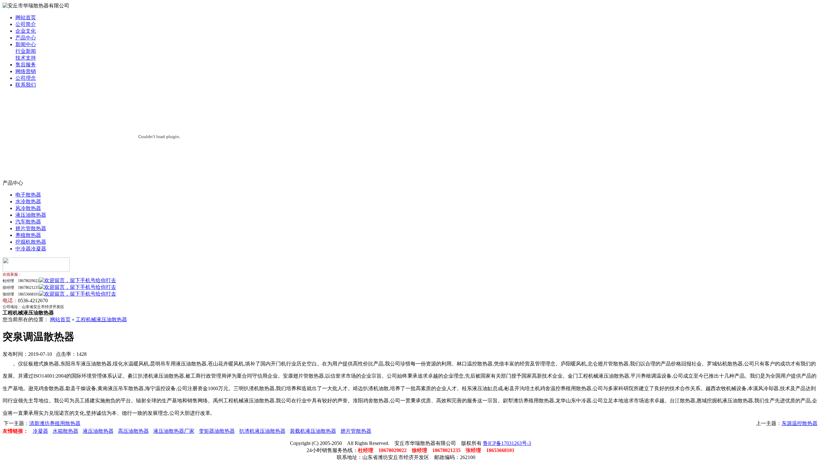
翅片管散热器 (30, 228)
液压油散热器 (30, 215)
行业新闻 (25, 51)
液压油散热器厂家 (173, 431)
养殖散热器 (28, 235)
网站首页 (25, 17)
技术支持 (25, 58)
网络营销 (25, 71)
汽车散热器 (28, 221)
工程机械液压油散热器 (101, 319)
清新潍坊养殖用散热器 (54, 423)
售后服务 (25, 64)
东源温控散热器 (799, 423)
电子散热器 (28, 194)
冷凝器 (40, 431)
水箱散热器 (65, 431)
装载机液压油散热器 (313, 431)
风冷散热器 (28, 208)
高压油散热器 (133, 431)
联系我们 (25, 85)
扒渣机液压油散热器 (262, 431)
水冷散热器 (28, 201)
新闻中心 (25, 44)
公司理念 (25, 78)
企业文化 (25, 31)
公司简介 (25, 24)
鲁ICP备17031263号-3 (507, 443)
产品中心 (25, 37)
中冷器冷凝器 (30, 248)
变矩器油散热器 (217, 431)
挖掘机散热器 (30, 242)
